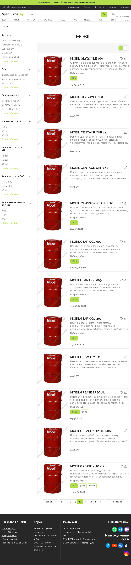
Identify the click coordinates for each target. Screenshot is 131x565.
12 (92, 501)
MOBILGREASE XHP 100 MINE (91, 431)
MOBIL (87, 20)
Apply (104, 14)
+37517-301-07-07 (9, 536)
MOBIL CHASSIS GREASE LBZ (91, 203)
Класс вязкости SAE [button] (13, 176)
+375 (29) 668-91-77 (19, 7)
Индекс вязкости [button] (11, 121)
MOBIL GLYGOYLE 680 (86, 97)
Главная (5, 26)
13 (97, 501)
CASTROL (47, 20)
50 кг (82, 486)
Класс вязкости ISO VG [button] (13, 149)
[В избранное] (121, 58)
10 (81, 501)
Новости (112, 7)
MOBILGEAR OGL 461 (85, 318)
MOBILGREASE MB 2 (85, 357)
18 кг (74, 222)
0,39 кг (75, 412)
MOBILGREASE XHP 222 (87, 466)
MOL (75, 20)
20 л (74, 78)
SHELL (62, 20)
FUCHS (100, 20)
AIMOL (16, 20)
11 (86, 501)
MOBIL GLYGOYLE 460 (86, 58)
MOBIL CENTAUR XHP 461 (89, 168)
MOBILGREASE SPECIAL (87, 392)
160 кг (75, 261)
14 (102, 501)
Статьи (87, 7)
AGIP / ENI (31, 20)
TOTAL (126, 20)
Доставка (99, 7)
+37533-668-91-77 (9, 532)
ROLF (4, 20)
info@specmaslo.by (10, 539)
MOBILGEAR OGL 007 (85, 241)
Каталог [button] (6, 35)
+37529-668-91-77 (9, 529)
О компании (73, 7)
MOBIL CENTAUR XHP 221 (89, 132)
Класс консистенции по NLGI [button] (13, 203)
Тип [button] (4, 69)
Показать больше (10, 61)
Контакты (124, 7)
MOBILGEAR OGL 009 (86, 280)
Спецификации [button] (10, 95)
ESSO (113, 20)
